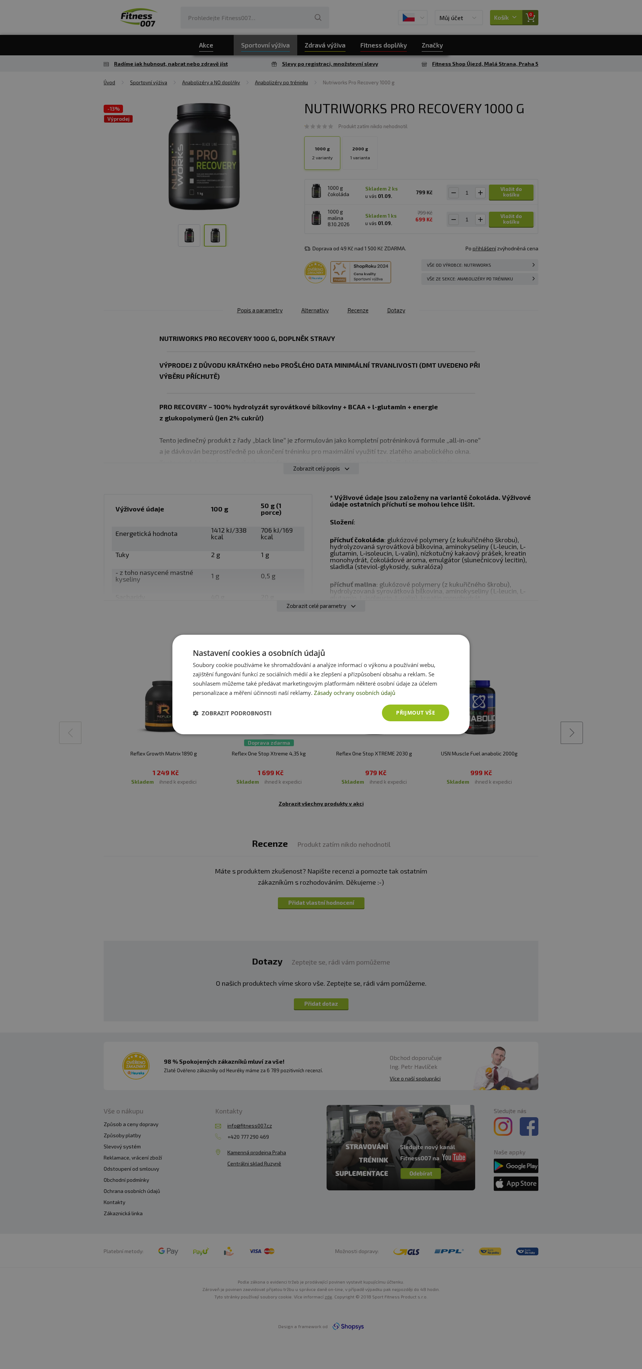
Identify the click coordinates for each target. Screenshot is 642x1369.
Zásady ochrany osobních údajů (354, 692)
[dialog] (321, 684)
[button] (232, 713)
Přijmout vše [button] (415, 712)
